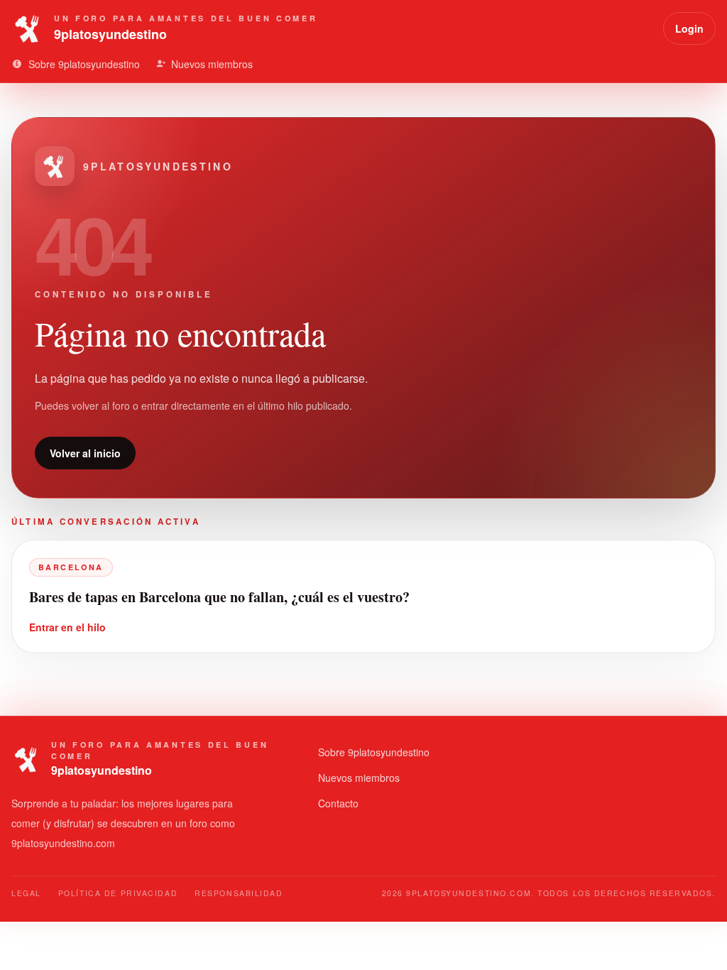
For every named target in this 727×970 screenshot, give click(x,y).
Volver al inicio (85, 453)
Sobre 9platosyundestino (374, 752)
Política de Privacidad (117, 893)
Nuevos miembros (359, 777)
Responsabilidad (239, 893)
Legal (26, 893)
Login (689, 28)
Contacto (338, 803)
